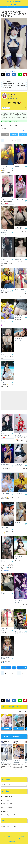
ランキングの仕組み (7, 807)
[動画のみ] (1, 128)
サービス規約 (5, 800)
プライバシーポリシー (8, 804)
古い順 (23, 134)
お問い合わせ (6, 811)
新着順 (14, 134)
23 (22, 140)
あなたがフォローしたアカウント (11, 826)
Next (22, 667)
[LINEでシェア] (20, 74)
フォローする (6, 107)
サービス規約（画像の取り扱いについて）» (12, 121)
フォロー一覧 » (23, 107)
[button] (25, 785)
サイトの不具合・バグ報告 (10, 815)
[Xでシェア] (3, 74)
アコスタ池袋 (7, 570)
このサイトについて (7, 796)
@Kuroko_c (13, 71)
